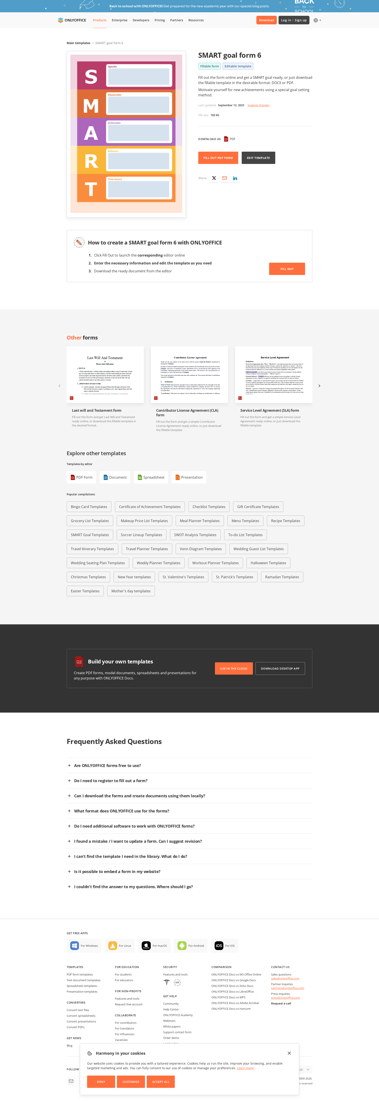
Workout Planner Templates (215, 562)
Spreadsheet (153, 477)
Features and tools (127, 999)
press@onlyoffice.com (285, 998)
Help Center (171, 1009)
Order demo (171, 1038)
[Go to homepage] (72, 20)
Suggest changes (258, 105)
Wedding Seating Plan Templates (98, 562)
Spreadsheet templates (82, 986)
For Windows (89, 946)
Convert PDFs (75, 1027)
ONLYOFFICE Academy (178, 1015)
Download (266, 20)
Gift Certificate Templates (258, 506)
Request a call (281, 1003)
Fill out (287, 269)
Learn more (245, 1068)
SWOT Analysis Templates (195, 534)
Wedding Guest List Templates (259, 548)
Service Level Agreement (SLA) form (269, 410)
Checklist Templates (209, 506)
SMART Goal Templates (90, 534)
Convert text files (78, 1010)
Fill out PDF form (218, 158)
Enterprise (119, 20)
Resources (196, 20)
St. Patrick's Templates (234, 577)
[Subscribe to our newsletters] (71, 1081)
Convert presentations (81, 1021)
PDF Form (84, 477)
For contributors (125, 1023)
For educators (124, 980)
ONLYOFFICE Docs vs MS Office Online (236, 974)
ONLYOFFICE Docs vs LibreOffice (232, 991)
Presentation (192, 477)
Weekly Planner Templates (159, 562)
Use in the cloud (233, 668)
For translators (124, 1028)
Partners (176, 20)
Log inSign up (294, 20)
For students (123, 974)
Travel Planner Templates (147, 548)
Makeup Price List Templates (144, 520)
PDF (232, 139)
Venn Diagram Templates (201, 548)
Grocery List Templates (90, 520)
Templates (75, 967)
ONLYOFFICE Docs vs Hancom (231, 1009)
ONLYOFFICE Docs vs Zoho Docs (232, 986)
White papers (172, 1026)
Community (171, 1004)
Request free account (129, 1004)
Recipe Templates (285, 520)
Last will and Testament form (97, 410)
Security (170, 967)
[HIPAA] (166, 983)
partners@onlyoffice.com (287, 988)
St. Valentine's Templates (183, 577)
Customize (131, 1082)
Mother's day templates (131, 591)
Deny (101, 1082)
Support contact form (177, 1032)
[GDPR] (177, 983)
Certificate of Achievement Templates (150, 506)
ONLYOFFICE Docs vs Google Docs (233, 980)
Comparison (221, 967)
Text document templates (83, 980)
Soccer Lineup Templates (141, 534)
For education (127, 967)
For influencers (124, 1034)
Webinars (169, 1021)
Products (100, 20)
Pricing (160, 20)
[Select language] (317, 20)
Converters (76, 1002)
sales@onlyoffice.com (285, 978)
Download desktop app (280, 668)
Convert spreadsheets (81, 1016)
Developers (141, 20)
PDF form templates (80, 974)
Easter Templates (85, 591)
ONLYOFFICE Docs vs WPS (228, 997)
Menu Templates (245, 520)
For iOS (230, 946)
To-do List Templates (245, 534)
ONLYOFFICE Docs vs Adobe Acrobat (235, 1003)
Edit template (258, 158)
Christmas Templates (88, 577)
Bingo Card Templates (89, 506)
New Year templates (134, 577)
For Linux (125, 946)
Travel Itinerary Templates (92, 548)
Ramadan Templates (282, 577)
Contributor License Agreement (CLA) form (187, 412)
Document (118, 477)
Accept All (160, 1082)
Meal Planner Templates (200, 520)
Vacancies (121, 1040)
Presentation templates (82, 991)
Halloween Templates (268, 562)
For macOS (160, 946)
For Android (196, 946)
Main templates (78, 43)
